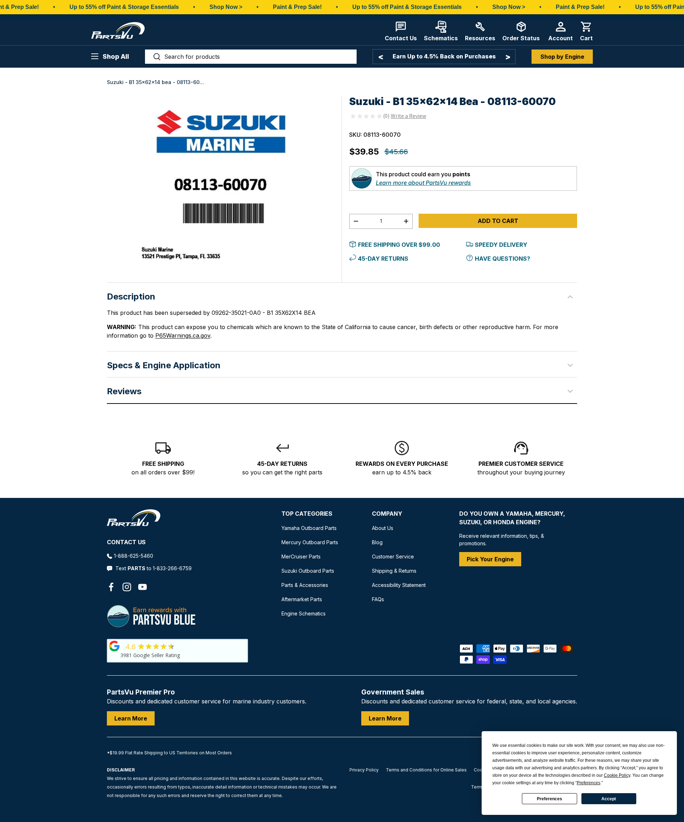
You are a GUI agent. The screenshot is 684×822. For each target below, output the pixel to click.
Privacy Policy (364, 769)
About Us (382, 528)
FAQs (378, 599)
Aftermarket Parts (301, 599)
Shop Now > (225, 7)
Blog (377, 542)
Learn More (130, 718)
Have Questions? (502, 258)
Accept (608, 798)
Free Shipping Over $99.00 (399, 244)
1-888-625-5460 (133, 556)
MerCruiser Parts (301, 556)
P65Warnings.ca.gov (182, 335)
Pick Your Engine (490, 559)
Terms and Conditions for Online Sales (426, 769)
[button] (586, 31)
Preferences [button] (588, 782)
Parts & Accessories (304, 585)
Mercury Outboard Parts (309, 542)
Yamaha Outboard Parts (309, 528)
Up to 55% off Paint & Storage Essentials (124, 7)
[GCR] (114, 646)
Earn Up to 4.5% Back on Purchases (444, 56)
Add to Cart (498, 220)
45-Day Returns (383, 258)
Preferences (549, 798)
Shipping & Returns (394, 571)
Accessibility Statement (399, 585)
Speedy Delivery (501, 244)
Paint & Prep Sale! (297, 7)
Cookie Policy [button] (617, 775)
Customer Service (393, 556)
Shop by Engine (562, 56)
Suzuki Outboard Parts (307, 571)
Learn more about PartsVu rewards (423, 182)
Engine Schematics (303, 613)
